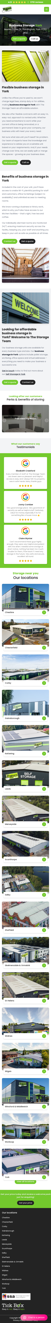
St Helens (6, 1266)
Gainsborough (8, 1231)
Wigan (4, 1275)
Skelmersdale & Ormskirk (12, 1261)
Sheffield (6, 1257)
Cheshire (6, 1217)
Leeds (4, 1239)
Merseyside (7, 1244)
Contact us (9, 241)
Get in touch (8, 370)
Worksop (5, 1284)
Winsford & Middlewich (12, 1279)
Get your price (25, 1203)
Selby (4, 1253)
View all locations (25, 1181)
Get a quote (19, 38)
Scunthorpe (7, 1248)
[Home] (7, 9)
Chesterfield (7, 1222)
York (4, 1288)
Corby (4, 1226)
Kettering (6, 1235)
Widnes (5, 1270)
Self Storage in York (15, 374)
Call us (34, 38)
